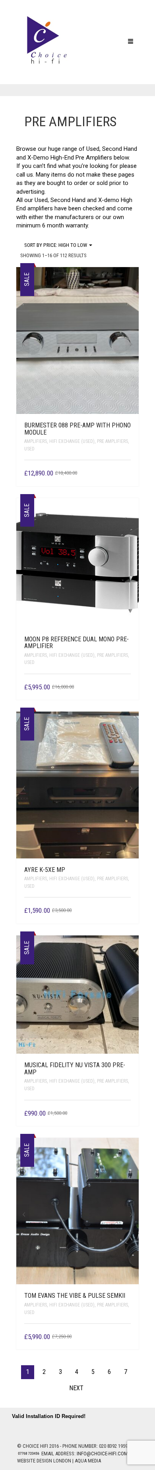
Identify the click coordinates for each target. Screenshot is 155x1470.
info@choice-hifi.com (102, 1454)
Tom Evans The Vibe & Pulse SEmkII (74, 1295)
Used (29, 449)
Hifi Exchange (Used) (72, 441)
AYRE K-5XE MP (44, 870)
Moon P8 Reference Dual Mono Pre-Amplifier (76, 642)
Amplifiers (35, 441)
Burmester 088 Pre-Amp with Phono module (77, 428)
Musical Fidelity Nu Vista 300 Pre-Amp (74, 1068)
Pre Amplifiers (112, 441)
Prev (22, 344)
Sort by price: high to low (56, 245)
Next (132, 344)
